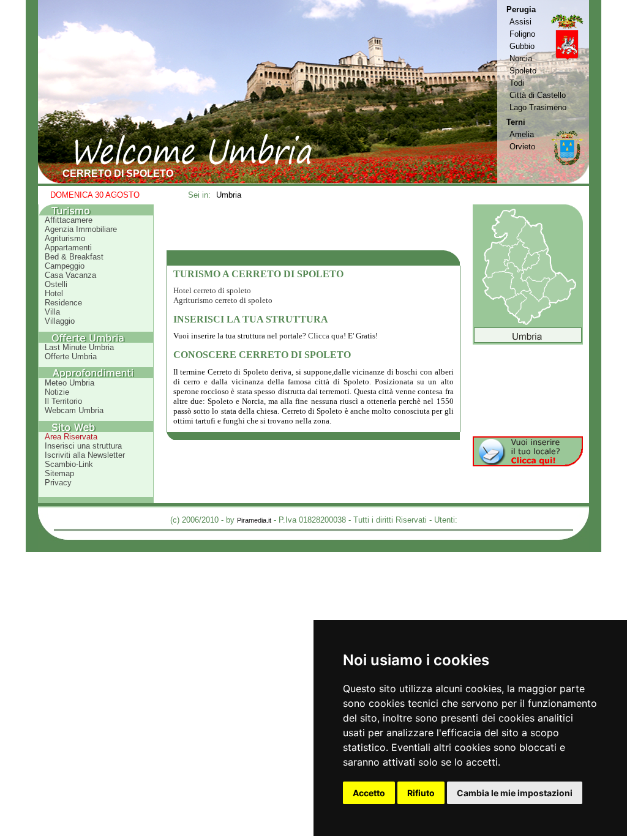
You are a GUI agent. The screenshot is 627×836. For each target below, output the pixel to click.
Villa (52, 311)
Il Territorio (63, 401)
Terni (515, 122)
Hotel (54, 293)
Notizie (57, 392)
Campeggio (64, 266)
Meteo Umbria (69, 382)
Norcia (520, 58)
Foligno (522, 34)
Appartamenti (68, 247)
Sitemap (59, 473)
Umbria (228, 195)
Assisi (520, 21)
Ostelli (56, 284)
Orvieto (522, 146)
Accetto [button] (369, 793)
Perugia (521, 9)
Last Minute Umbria (79, 347)
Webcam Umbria (74, 410)
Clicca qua (326, 335)
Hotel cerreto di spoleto (212, 290)
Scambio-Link (69, 464)
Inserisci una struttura (83, 445)
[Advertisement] (313, 227)
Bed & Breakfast (74, 256)
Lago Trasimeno (537, 107)
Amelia (521, 134)
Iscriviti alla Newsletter (85, 455)
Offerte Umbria (71, 356)
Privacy (58, 482)
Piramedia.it (254, 520)
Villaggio (60, 321)
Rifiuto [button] (421, 793)
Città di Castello (537, 95)
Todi (516, 83)
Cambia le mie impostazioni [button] (515, 793)
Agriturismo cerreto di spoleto (222, 300)
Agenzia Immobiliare (81, 229)
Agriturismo (65, 238)
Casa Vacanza (70, 275)
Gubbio (522, 46)
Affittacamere (68, 220)
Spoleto (522, 70)
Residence (63, 302)
